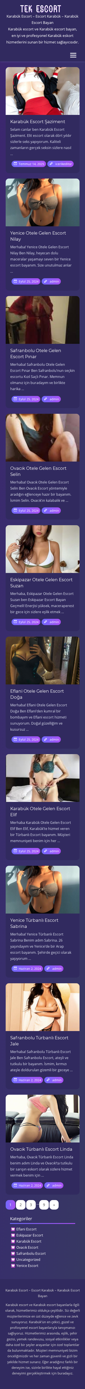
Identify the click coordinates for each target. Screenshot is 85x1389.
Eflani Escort (26, 1229)
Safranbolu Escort (31, 1253)
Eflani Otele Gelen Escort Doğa (37, 694)
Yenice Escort (27, 1265)
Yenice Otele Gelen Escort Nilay (38, 236)
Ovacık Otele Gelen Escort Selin (38, 471)
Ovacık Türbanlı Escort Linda (41, 1149)
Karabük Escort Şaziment (37, 121)
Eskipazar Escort (29, 1235)
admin (54, 281)
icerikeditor (63, 164)
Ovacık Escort (27, 1247)
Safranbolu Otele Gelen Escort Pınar (35, 353)
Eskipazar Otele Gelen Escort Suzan (41, 582)
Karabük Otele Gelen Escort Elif (40, 811)
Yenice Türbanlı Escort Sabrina (34, 923)
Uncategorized (28, 1259)
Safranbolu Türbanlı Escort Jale (39, 1040)
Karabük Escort (28, 1241)
